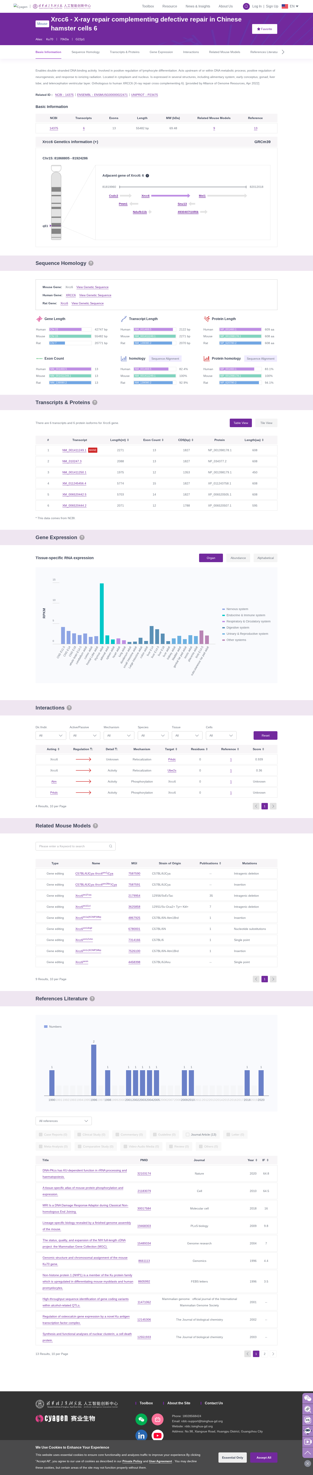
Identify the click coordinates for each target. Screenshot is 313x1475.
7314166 (134, 940)
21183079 (144, 1191)
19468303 (144, 1226)
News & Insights (198, 6)
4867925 (134, 917)
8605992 (144, 1281)
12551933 (144, 1337)
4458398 (134, 962)
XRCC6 (71, 295)
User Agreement (160, 1461)
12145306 (144, 1319)
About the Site (178, 1403)
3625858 (134, 906)
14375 (54, 128)
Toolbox (148, 6)
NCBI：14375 (64, 94)
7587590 (134, 873)
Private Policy (132, 1461)
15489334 (144, 1243)
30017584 (144, 1208)
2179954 (134, 895)
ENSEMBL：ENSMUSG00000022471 (102, 94)
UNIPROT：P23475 (144, 94)
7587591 (134, 884)
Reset (266, 735)
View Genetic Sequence (92, 287)
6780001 (134, 929)
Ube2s (172, 770)
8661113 (144, 1260)
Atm (54, 781)
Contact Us (214, 1403)
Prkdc (172, 759)
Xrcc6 (64, 303)
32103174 (144, 1173)
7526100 (134, 951)
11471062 (144, 1302)
